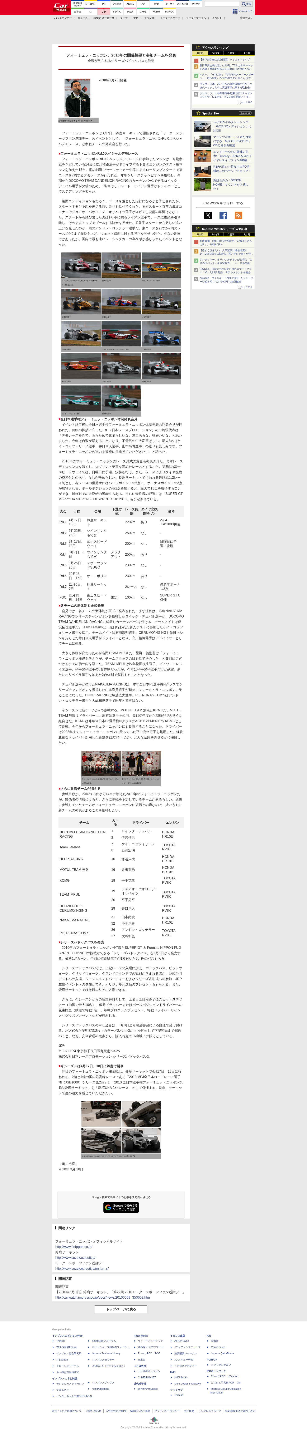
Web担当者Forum (66, 1347)
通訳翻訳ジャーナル (185, 1353)
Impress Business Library (106, 1353)
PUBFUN (212, 1359)
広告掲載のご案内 (116, 1411)
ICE (209, 1335)
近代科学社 (140, 1383)
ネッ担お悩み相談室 (67, 1372)
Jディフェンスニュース (187, 1347)
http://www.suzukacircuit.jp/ (75, 1257)
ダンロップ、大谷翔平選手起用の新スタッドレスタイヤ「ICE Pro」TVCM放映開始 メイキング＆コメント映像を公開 (226, 97)
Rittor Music (141, 1335)
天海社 (214, 1340)
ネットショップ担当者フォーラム (110, 1347)
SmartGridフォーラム (104, 1340)
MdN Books (181, 1377)
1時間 (200, 53)
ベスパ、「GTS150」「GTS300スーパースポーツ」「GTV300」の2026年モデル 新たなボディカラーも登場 (227, 78)
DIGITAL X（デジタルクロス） (109, 1365)
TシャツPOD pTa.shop (224, 1376)
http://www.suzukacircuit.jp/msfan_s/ (82, 1268)
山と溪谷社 (140, 1365)
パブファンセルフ (221, 1364)
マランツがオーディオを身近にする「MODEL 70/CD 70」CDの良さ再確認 (232, 141)
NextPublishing (100, 1388)
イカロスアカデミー (185, 1365)
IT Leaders (62, 1359)
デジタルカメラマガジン (70, 1383)
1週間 (231, 53)
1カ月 (247, 53)
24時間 (215, 53)
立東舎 (141, 1359)
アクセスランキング (215, 47)
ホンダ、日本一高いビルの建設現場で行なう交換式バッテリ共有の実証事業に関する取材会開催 (226, 88)
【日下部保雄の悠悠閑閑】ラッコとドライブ (225, 59)
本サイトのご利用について (67, 1411)
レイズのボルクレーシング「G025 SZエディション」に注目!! (232, 126)
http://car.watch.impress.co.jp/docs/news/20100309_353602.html (103, 1297)
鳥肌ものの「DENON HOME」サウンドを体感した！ (230, 184)
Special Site (210, 113)
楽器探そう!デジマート (151, 1347)
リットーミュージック (150, 1340)
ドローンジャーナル (67, 1365)
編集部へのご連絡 (140, 1411)
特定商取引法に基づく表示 (240, 1411)
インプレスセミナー (103, 1359)
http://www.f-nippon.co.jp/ (73, 1247)
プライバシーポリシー (167, 1411)
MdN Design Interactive (187, 1383)
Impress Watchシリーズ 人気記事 (224, 229)
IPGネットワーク (216, 1371)
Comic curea (218, 1347)
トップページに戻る (121, 1309)
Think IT (60, 1340)
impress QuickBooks (222, 1353)
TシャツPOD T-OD (149, 1353)
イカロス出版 (177, 1335)
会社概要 (189, 1411)
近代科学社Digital (148, 1388)
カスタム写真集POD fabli (226, 1382)
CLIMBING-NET (147, 1377)
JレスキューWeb (183, 1359)
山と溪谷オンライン (149, 1371)
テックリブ (176, 1389)
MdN (173, 1372)
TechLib (178, 1395)
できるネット (63, 1389)
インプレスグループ (209, 1411)
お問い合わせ (93, 1411)
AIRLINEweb (181, 1340)
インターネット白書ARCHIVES (74, 1396)
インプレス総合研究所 (68, 1353)
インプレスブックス (103, 1382)
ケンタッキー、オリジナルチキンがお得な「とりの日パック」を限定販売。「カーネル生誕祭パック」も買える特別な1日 (226, 263)
